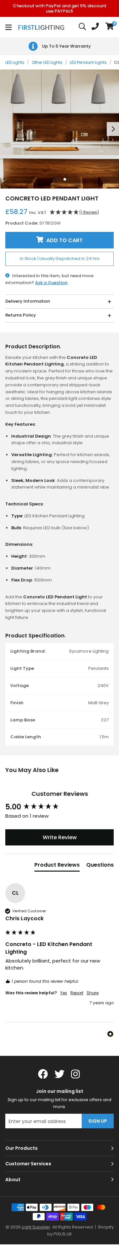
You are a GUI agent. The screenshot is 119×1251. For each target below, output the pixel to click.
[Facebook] (43, 1074)
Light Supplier (36, 1227)
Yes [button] (63, 993)
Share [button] (93, 993)
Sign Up (97, 1121)
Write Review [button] (60, 837)
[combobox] (83, 27)
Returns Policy (20, 315)
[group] (59, 807)
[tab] (57, 866)
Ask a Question (51, 283)
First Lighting (42, 27)
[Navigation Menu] (8, 27)
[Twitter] (59, 1074)
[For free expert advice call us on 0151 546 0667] (95, 27)
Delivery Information (27, 301)
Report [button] (76, 993)
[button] (109, 27)
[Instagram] (76, 1074)
